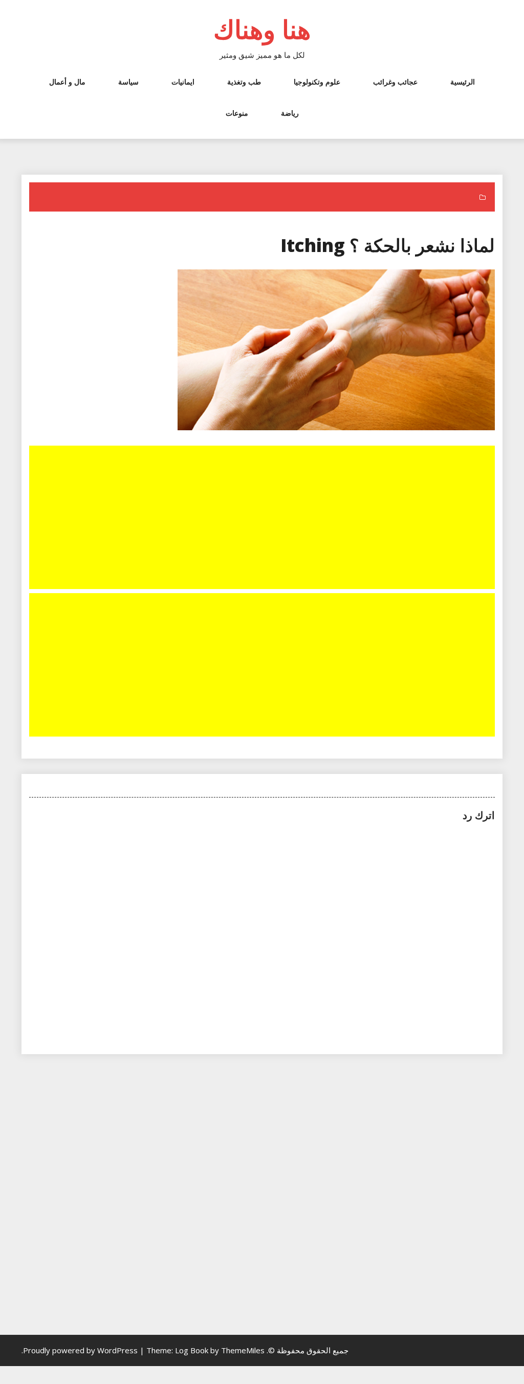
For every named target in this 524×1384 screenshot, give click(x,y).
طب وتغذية (244, 82)
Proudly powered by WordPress (81, 1350)
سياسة (128, 82)
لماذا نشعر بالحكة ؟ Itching (387, 245)
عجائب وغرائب (395, 82)
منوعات (237, 113)
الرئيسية (462, 82)
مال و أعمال (67, 82)
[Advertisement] (261, 518)
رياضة (290, 113)
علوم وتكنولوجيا (317, 82)
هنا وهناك (262, 29)
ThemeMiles (243, 1350)
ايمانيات (182, 82)
